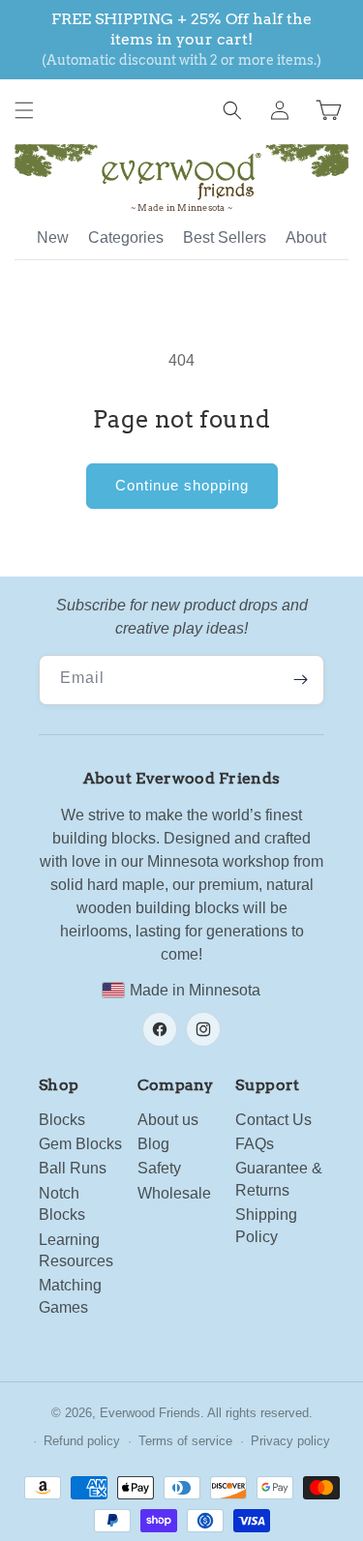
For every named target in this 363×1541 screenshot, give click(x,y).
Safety (159, 1168)
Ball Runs (72, 1168)
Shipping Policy (266, 1225)
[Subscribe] (300, 680)
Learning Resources (76, 1250)
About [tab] (306, 237)
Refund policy (82, 1441)
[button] (24, 110)
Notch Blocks (62, 1204)
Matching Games (70, 1296)
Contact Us (273, 1119)
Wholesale (174, 1193)
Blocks (62, 1119)
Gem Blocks (80, 1144)
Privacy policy (290, 1441)
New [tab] (53, 237)
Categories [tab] (126, 237)
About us (167, 1119)
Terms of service (185, 1441)
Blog (153, 1144)
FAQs (254, 1144)
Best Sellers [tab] (224, 237)
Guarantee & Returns (278, 1179)
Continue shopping (182, 485)
